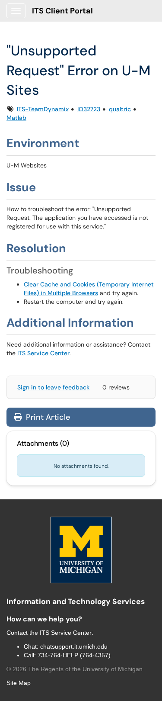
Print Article (47, 417)
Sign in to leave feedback (53, 387)
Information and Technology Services (75, 601)
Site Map (18, 682)
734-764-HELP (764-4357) (74, 655)
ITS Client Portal (62, 11)
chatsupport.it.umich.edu (74, 646)
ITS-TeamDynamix (43, 109)
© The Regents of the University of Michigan (74, 669)
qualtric (120, 109)
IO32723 (88, 109)
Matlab (16, 118)
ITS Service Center (43, 353)
